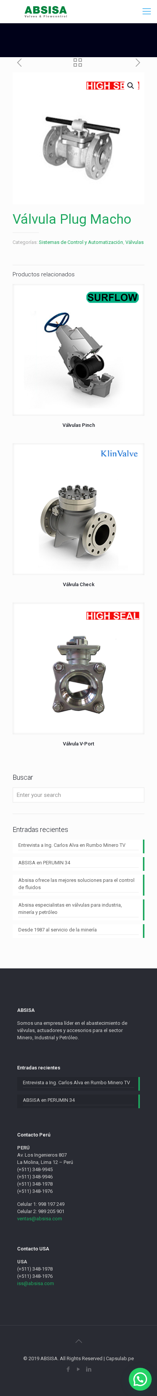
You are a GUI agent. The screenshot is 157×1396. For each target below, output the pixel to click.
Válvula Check (79, 584)
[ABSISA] (46, 11)
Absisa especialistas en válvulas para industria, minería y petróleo (70, 908)
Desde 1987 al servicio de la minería (57, 930)
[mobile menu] (146, 11)
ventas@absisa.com (39, 1218)
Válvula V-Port (78, 744)
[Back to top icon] (78, 1341)
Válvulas (134, 242)
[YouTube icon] (79, 1369)
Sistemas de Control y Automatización (81, 242)
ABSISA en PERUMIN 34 (44, 862)
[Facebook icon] (68, 1369)
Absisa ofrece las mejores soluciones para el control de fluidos (76, 883)
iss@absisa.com (35, 1283)
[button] (140, 1379)
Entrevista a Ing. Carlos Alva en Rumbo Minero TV (71, 845)
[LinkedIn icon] (89, 1369)
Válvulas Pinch (78, 425)
